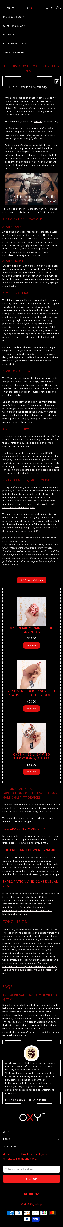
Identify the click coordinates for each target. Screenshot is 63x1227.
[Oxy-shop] (31, 8)
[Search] (47, 8)
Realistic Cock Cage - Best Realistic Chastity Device (31, 693)
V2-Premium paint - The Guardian (31, 630)
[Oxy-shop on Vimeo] (37, 1194)
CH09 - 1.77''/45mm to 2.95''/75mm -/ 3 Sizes (31, 756)
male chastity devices (22, 487)
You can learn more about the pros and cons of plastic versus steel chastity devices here (30, 470)
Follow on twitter (37, 1099)
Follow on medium (15, 1099)
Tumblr (38, 121)
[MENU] (2, 8)
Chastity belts (10, 265)
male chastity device (25, 145)
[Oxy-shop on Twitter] (25, 1194)
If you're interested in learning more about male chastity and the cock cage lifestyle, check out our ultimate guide (29, 504)
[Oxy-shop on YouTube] (31, 1194)
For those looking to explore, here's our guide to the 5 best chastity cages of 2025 (29, 529)
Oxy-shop (36, 1204)
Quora (24, 537)
